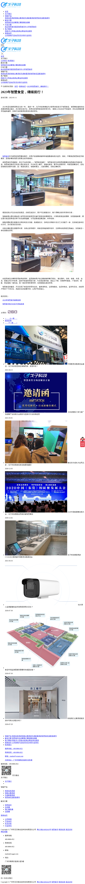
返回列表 (8, 320)
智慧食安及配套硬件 (42, 18)
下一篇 (11, 323)
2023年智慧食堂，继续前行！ (38, 86)
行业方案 (8, 24)
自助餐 (27, 22)
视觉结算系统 (10, 18)
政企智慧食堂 (10, 27)
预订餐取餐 (21, 22)
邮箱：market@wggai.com (14, 756)
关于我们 (8, 14)
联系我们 (11, 61)
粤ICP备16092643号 (44, 829)
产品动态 (15, 35)
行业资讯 (28, 35)
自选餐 (14, 22)
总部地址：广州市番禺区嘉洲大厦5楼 (18, 760)
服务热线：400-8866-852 (14, 748)
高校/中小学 (9, 31)
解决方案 (8, 20)
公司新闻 (8, 35)
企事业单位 (24, 31)
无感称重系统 (30, 18)
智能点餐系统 (20, 18)
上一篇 (11, 318)
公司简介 (4, 61)
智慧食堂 (8, 22)
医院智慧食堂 (20, 27)
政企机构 (17, 31)
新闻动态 (8, 33)
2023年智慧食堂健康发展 (11, 300)
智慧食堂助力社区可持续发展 (13, 304)
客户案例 (8, 29)
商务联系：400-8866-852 (14, 752)
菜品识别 (69, 829)
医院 (30, 31)
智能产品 (8, 16)
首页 (6, 11)
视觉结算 (62, 829)
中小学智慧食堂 (30, 27)
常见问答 (21, 35)
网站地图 (4, 832)
